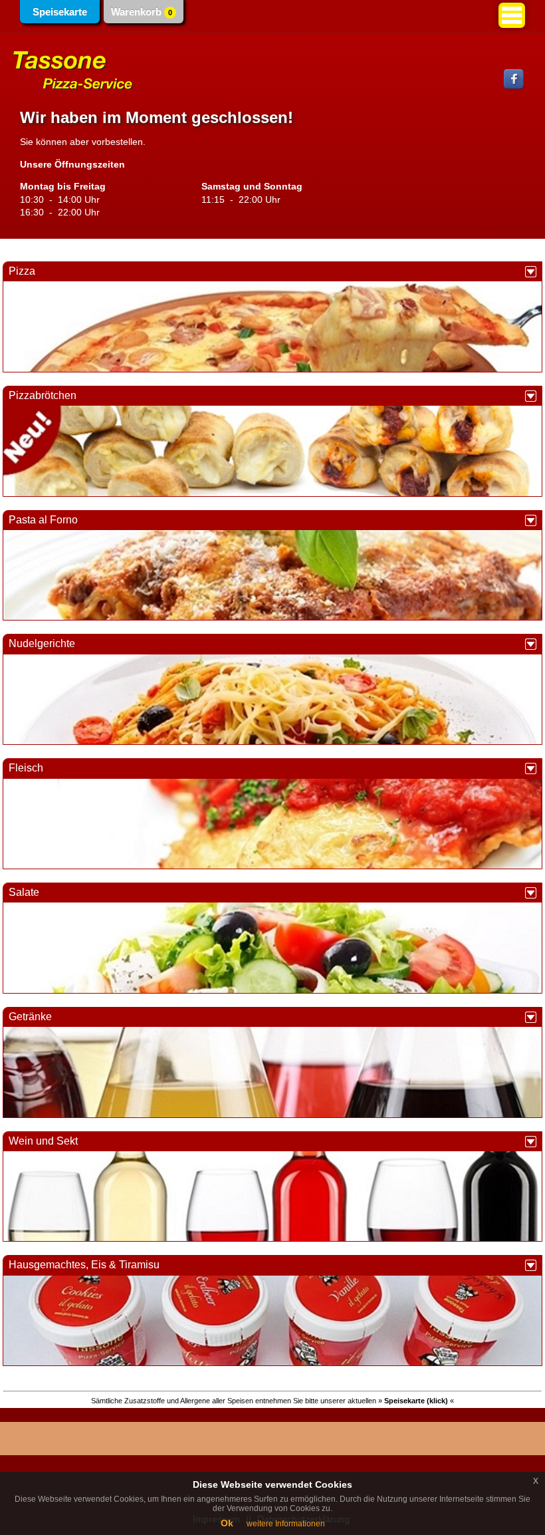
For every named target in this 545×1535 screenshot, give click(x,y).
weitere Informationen (286, 1523)
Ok (227, 1523)
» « (416, 1401)
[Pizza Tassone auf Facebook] (514, 87)
